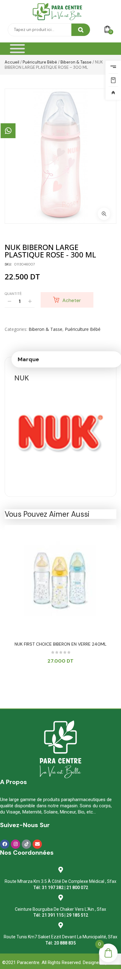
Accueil (12, 62)
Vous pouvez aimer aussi (47, 514)
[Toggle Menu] (17, 48)
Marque (28, 359)
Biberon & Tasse (76, 62)
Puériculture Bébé (40, 62)
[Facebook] (4, 844)
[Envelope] (37, 844)
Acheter (71, 300)
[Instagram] (15, 844)
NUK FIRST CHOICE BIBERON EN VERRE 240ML (60, 644)
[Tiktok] (26, 844)
